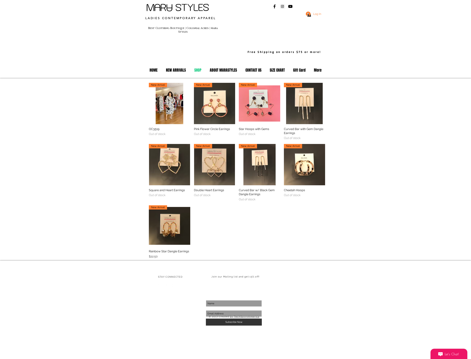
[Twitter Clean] (166, 285)
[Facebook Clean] (159, 285)
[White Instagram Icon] (173, 285)
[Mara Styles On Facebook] (274, 6)
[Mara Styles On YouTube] (290, 6)
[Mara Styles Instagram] (282, 6)
